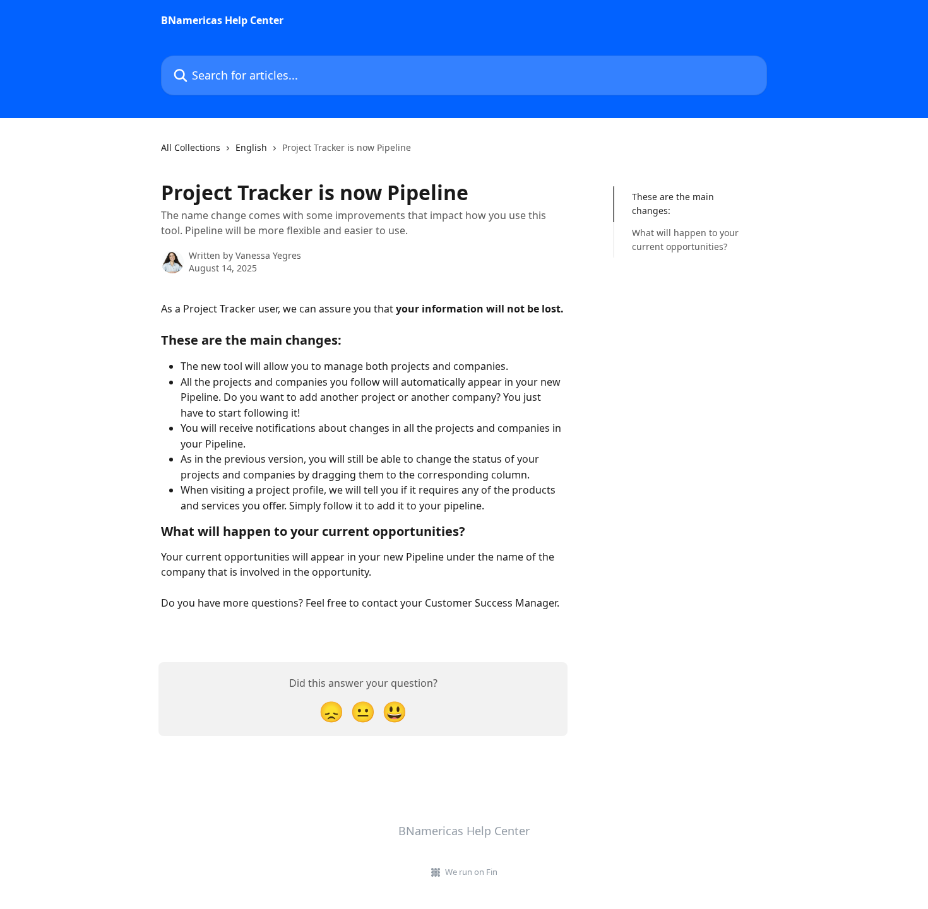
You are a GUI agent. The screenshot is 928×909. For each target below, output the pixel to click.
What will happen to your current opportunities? (685, 239)
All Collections (190, 147)
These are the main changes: (673, 204)
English (251, 147)
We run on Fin (471, 871)
